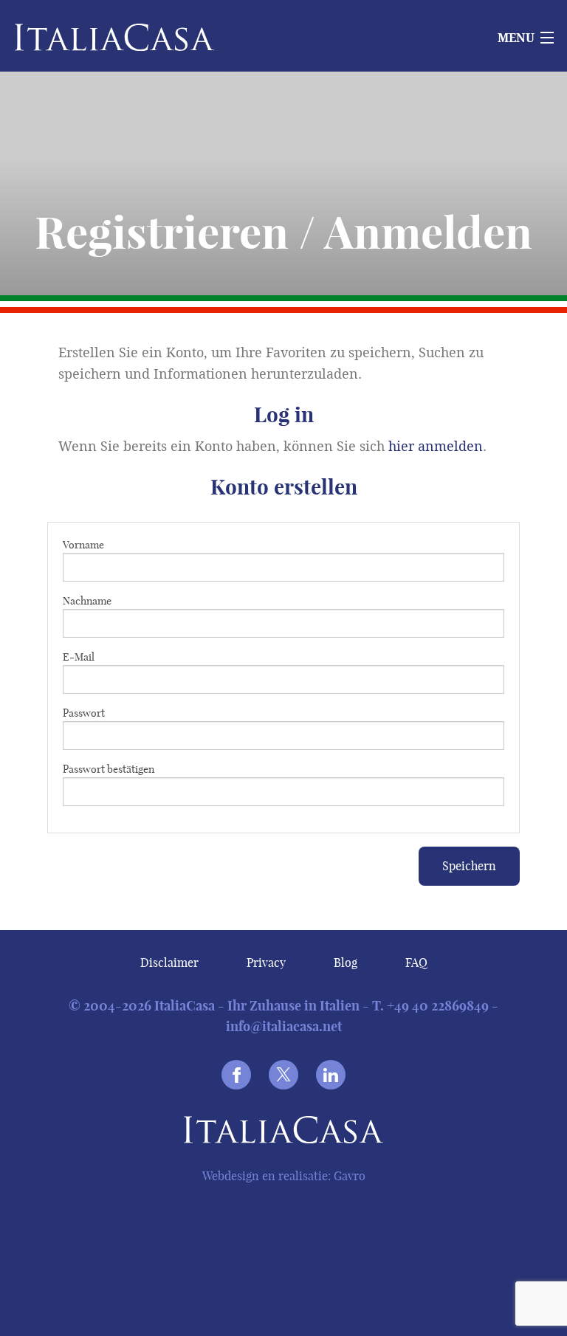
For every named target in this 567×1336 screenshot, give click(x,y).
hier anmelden (435, 446)
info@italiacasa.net (284, 1026)
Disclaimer (169, 962)
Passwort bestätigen (108, 769)
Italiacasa (283, 1132)
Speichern (469, 865)
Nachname (87, 600)
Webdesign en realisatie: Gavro (283, 1175)
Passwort (84, 713)
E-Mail (78, 657)
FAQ (416, 962)
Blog (345, 962)
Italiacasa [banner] (90, 37)
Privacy (266, 962)
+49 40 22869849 (438, 1005)
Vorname (83, 544)
